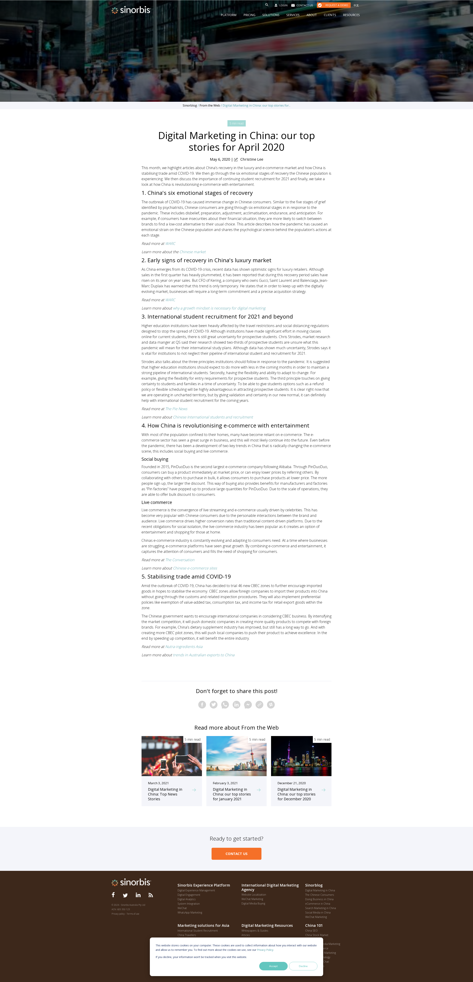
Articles (245, 935)
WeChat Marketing (252, 899)
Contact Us (236, 853)
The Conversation (179, 559)
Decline (303, 966)
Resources (351, 15)
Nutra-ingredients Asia (184, 646)
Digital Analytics (187, 899)
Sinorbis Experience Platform (204, 885)
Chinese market (192, 251)
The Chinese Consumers (319, 895)
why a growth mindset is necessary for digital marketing (219, 308)
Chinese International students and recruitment (213, 417)
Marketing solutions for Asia (203, 925)
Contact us (305, 5)
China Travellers (187, 935)
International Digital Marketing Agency (270, 887)
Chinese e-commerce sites (195, 568)
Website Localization (253, 894)
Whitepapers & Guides (254, 930)
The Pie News (176, 408)
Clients (330, 15)
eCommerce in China (317, 903)
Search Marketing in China (320, 908)
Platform (228, 15)
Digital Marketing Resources (267, 925)
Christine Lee (251, 159)
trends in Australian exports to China (203, 654)
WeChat (182, 908)
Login (283, 5)
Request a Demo (336, 5)
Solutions (270, 15)
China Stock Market (316, 935)
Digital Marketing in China (320, 890)
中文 (356, 5)
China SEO (311, 930)
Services (293, 15)
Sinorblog (190, 105)
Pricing (249, 15)
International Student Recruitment (198, 930)
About (312, 15)
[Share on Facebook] (202, 705)
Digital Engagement (189, 895)
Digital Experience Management (196, 890)
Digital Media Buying (253, 903)
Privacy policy (118, 913)
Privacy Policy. (265, 950)
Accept (273, 966)
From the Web (210, 105)
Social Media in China (318, 912)
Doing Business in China (319, 899)
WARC (170, 243)
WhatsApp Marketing (190, 912)
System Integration (189, 903)
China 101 (314, 925)
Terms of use (133, 913)
